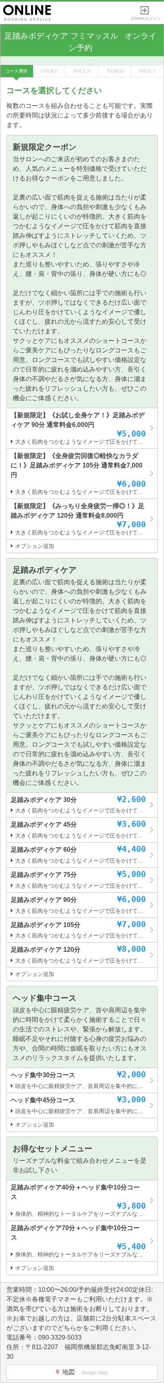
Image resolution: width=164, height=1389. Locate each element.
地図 (85, 1372)
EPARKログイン (146, 16)
